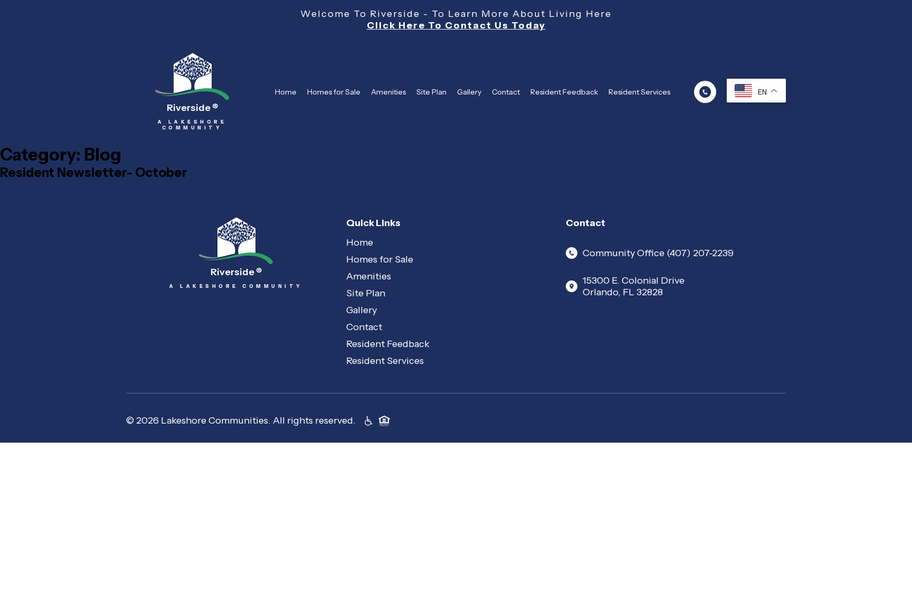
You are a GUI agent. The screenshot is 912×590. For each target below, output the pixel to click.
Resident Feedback (564, 92)
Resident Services (639, 92)
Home (286, 92)
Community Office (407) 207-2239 (658, 253)
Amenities (388, 92)
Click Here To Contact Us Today (456, 25)
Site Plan (431, 92)
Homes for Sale (333, 92)
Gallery (469, 92)
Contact (506, 92)
